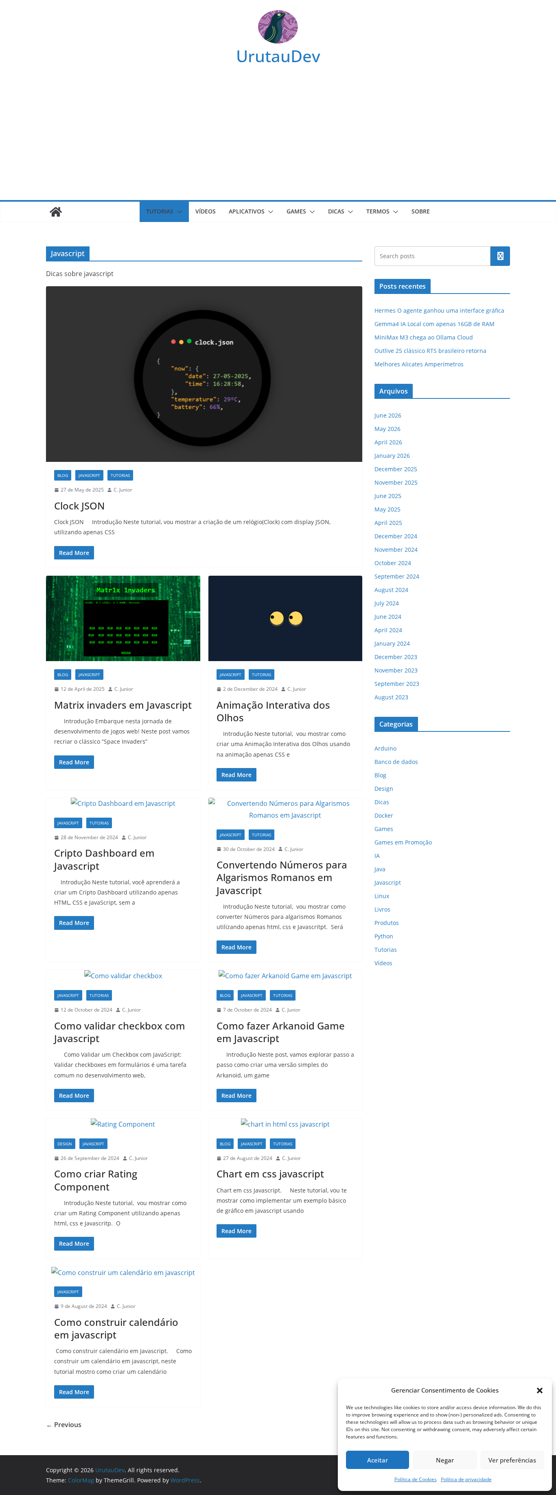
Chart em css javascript (270, 1173)
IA (377, 856)
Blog (62, 475)
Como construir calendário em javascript (116, 1328)
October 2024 (392, 563)
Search (500, 256)
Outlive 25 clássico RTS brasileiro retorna (430, 351)
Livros (382, 909)
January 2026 (392, 455)
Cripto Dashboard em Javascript (104, 859)
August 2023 (391, 697)
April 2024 (388, 630)
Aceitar (377, 1460)
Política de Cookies (415, 1479)
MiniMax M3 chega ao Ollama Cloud (423, 337)
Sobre (421, 211)
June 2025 (387, 496)
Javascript (89, 475)
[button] (540, 1390)
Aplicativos (247, 211)
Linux (381, 896)
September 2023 (396, 684)
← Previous (63, 1424)
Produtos (386, 923)
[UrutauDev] (56, 212)
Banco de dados (396, 762)
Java (379, 869)
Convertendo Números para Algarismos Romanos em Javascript (282, 877)
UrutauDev (278, 56)
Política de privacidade (466, 1479)
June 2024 (387, 616)
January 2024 (392, 643)
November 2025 (396, 482)
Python (383, 936)
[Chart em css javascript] (285, 1124)
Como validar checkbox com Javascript (119, 1032)
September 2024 (396, 576)
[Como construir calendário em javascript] (123, 1273)
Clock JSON (79, 505)
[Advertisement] (278, 139)
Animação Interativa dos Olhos (273, 711)
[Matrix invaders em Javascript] (123, 619)
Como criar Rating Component (95, 1180)
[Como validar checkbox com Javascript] (123, 976)
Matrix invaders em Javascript (123, 705)
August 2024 (391, 590)
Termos (378, 211)
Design (64, 1144)
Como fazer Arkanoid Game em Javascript (281, 1032)
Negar (445, 1460)
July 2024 (386, 603)
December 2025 (395, 469)
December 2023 (395, 657)
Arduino (385, 748)
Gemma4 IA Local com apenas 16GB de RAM (434, 324)
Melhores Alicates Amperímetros (419, 364)
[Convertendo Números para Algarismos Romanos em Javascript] (285, 809)
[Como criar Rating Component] (123, 1124)
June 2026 (387, 415)
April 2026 (388, 442)
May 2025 (387, 509)
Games (296, 211)
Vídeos (205, 211)
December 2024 (395, 536)
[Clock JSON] (204, 374)
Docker (383, 815)
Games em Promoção (403, 842)
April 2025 (388, 523)
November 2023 (396, 670)
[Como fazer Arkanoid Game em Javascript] (285, 976)
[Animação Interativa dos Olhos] (285, 619)
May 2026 (387, 429)
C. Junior (123, 489)
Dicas (336, 211)
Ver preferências (512, 1460)
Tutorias (159, 211)
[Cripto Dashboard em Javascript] (123, 804)
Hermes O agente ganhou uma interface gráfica (439, 310)
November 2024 (396, 549)
